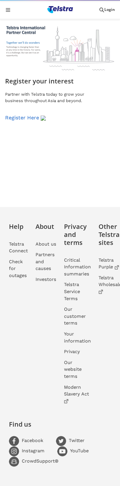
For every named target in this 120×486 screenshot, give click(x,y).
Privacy (72, 351)
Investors (46, 279)
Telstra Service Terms (72, 291)
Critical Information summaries (77, 266)
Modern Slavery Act (76, 391)
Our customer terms (75, 316)
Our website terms (73, 369)
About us (46, 244)
